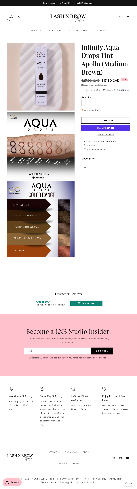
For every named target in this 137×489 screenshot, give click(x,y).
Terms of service (48, 482)
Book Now (71, 452)
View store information (94, 149)
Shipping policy (67, 482)
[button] (19, 18)
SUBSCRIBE (102, 351)
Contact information (86, 482)
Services (53, 452)
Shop (72, 30)
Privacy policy (115, 478)
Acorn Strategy (63, 478)
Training (88, 30)
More (76, 463)
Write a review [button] (86, 303)
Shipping (84, 85)
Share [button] (87, 167)
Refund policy (99, 478)
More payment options (106, 134)
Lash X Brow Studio (30, 478)
